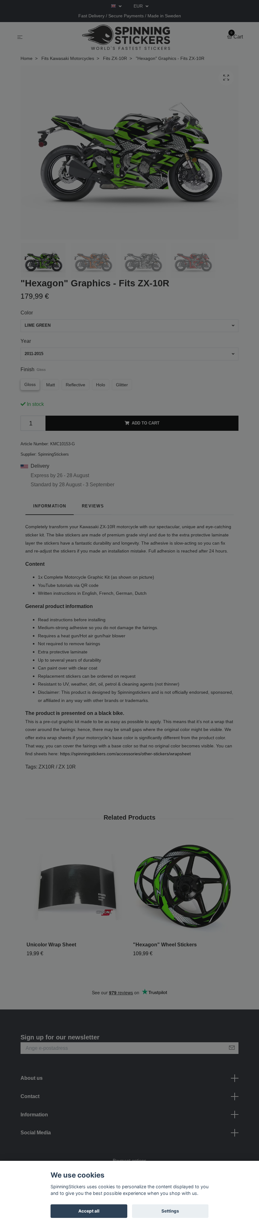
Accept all (88, 1210)
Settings (170, 1210)
